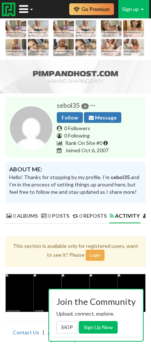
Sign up (131, 9)
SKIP (67, 327)
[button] (93, 105)
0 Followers (77, 128)
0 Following (77, 135)
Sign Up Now (98, 327)
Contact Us (26, 332)
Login (95, 255)
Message (105, 117)
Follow (70, 117)
